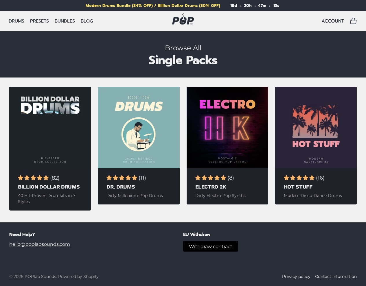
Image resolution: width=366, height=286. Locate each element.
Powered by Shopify (78, 276)
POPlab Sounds (40, 276)
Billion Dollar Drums (49, 187)
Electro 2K (210, 187)
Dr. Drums (120, 187)
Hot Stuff (298, 187)
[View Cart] (353, 21)
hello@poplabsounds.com (39, 244)
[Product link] (50, 127)
